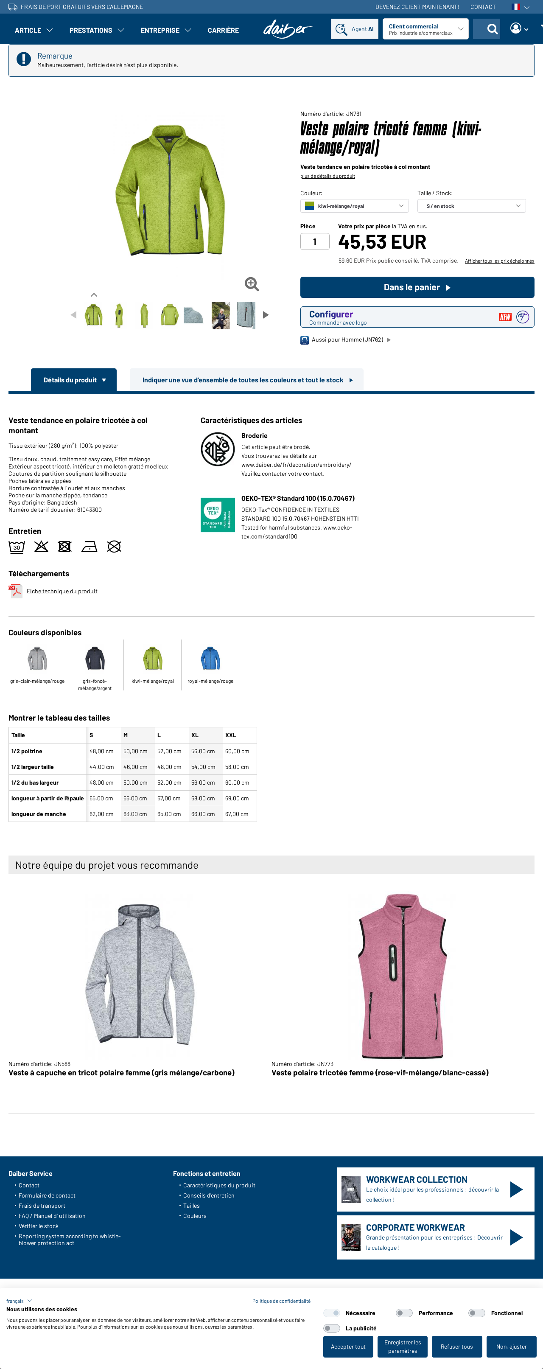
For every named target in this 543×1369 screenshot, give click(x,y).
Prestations (91, 30)
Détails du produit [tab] (71, 380)
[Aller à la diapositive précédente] (73, 315)
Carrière (223, 30)
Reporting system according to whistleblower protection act (70, 1239)
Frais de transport (42, 1205)
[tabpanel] (271, 610)
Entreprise (160, 30)
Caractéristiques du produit (219, 1185)
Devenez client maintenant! (417, 6)
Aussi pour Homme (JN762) (347, 339)
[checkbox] (331, 1313)
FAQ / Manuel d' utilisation (52, 1215)
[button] (19, 1300)
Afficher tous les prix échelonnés (500, 261)
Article (28, 30)
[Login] (519, 29)
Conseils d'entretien (209, 1195)
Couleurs (195, 1215)
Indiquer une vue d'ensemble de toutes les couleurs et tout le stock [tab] (244, 380)
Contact (483, 6)
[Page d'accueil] (288, 29)
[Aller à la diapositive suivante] (266, 315)
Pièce (308, 226)
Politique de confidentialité (281, 1301)
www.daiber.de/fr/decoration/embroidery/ (296, 464)
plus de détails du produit (327, 176)
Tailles (191, 1205)
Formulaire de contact (47, 1195)
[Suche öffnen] (492, 29)
